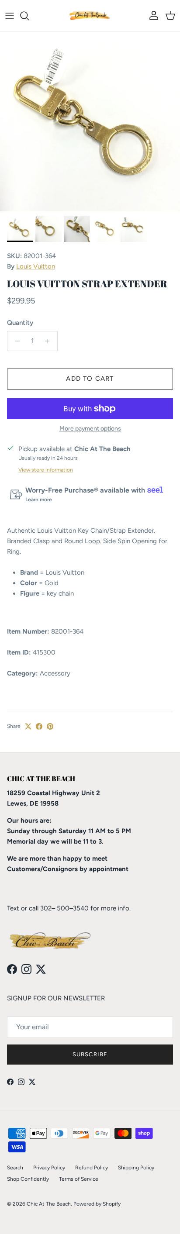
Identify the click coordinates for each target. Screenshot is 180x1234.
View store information (45, 470)
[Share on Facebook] (39, 726)
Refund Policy (91, 1168)
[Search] (28, 15)
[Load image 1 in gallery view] (90, 121)
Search (15, 1168)
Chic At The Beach (49, 1204)
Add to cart (90, 379)
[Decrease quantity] (15, 341)
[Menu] (9, 15)
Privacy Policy (49, 1168)
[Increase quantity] (49, 341)
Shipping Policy (136, 1168)
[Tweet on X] (28, 726)
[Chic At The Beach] (90, 15)
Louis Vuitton (35, 266)
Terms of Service (78, 1179)
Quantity (20, 323)
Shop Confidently (28, 1179)
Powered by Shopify (97, 1204)
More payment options (90, 428)
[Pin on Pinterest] (50, 726)
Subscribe (90, 1054)
